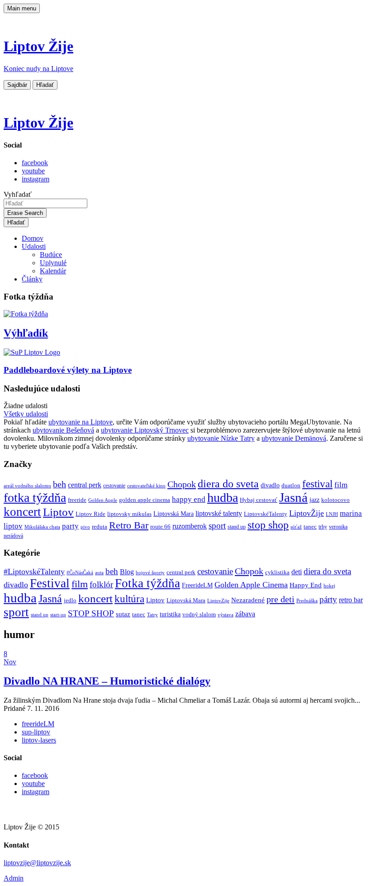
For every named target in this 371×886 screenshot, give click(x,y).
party (70, 526)
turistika (170, 614)
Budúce (51, 254)
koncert (22, 512)
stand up (237, 527)
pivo (85, 526)
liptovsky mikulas (129, 514)
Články (32, 279)
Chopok (181, 484)
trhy (323, 527)
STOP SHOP (91, 613)
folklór (101, 584)
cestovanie (114, 486)
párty (328, 599)
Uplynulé (53, 263)
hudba (222, 498)
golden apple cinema (144, 499)
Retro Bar (128, 525)
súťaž (296, 526)
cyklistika (277, 572)
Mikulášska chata (42, 526)
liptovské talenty (218, 513)
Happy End (306, 585)
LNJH (332, 514)
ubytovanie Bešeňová (63, 430)
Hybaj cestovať (258, 500)
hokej (329, 585)
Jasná (293, 497)
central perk (84, 485)
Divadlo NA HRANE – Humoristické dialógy (107, 681)
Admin (14, 878)
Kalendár (53, 271)
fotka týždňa (35, 498)
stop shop (268, 525)
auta (99, 572)
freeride (77, 499)
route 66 (160, 526)
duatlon (290, 485)
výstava (225, 614)
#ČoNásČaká (80, 572)
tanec (310, 526)
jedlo (70, 600)
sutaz (123, 614)
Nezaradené (248, 600)
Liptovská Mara (173, 513)
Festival (50, 583)
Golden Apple (102, 500)
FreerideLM (197, 585)
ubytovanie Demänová (294, 438)
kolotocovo (335, 500)
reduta (99, 526)
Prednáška (307, 600)
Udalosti (34, 246)
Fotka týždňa (147, 583)
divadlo (270, 485)
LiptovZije (218, 600)
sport (217, 525)
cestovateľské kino (146, 485)
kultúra (129, 599)
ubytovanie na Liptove (80, 422)
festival (317, 484)
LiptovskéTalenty (265, 513)
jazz (314, 499)
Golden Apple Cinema (251, 584)
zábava (245, 614)
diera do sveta (228, 484)
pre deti (280, 599)
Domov (32, 238)
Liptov (58, 512)
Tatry (152, 614)
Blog (127, 572)
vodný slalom (199, 614)
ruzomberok (189, 526)
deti (296, 572)
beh (59, 484)
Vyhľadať (18, 194)
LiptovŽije (306, 513)
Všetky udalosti (26, 414)
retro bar (351, 600)
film (340, 485)
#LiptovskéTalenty (34, 571)
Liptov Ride (90, 514)
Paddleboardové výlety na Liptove (68, 370)
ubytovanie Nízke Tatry (221, 438)
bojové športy (150, 572)
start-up (58, 614)
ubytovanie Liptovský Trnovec (145, 430)
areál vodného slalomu (27, 485)
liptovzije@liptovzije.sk (37, 863)
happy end (188, 499)
